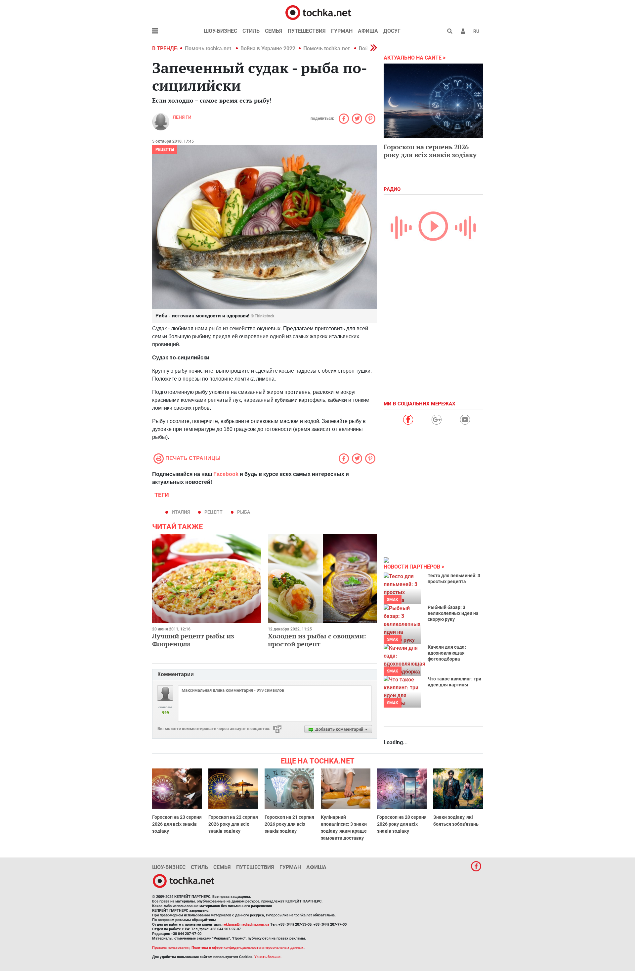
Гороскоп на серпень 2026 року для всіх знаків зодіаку (430, 150)
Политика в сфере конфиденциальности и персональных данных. (248, 948)
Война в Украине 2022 (267, 48)
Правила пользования (171, 948)
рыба (243, 512)
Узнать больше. (267, 957)
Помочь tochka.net (209, 48)
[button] (463, 31)
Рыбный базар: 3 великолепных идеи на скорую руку (453, 613)
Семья (273, 31)
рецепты (164, 149)
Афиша (368, 31)
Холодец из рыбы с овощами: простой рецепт (317, 639)
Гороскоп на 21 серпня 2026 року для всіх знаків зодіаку (289, 824)
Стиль (251, 31)
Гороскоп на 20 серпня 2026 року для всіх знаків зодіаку (402, 824)
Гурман (342, 31)
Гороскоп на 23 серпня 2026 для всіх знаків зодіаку (177, 824)
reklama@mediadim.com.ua (246, 924)
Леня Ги (182, 117)
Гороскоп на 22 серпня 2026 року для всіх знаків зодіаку (233, 824)
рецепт (213, 512)
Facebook (225, 474)
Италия (181, 512)
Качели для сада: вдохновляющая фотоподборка (447, 653)
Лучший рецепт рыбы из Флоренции (193, 639)
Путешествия (307, 31)
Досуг (392, 31)
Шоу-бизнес (220, 31)
